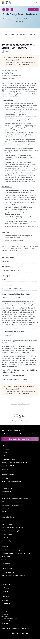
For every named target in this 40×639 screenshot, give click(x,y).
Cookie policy (24, 421)
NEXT (3, 502)
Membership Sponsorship (9, 531)
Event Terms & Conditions (9, 619)
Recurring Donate (6, 524)
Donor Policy (5, 623)
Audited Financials (6, 466)
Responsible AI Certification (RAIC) (11, 505)
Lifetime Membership (7, 495)
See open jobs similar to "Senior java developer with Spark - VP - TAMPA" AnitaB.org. (20, 63)
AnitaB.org (25, 628)
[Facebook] (8, 9)
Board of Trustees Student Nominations (13, 462)
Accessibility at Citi (13, 366)
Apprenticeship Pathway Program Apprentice (14, 498)
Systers (3, 537)
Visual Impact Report (7, 560)
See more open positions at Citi (20, 404)
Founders (4, 485)
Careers (3, 469)
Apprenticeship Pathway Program (11, 481)
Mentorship (4, 478)
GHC (2, 512)
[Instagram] (3, 9)
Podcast (3, 591)
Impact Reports (5, 557)
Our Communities (6, 534)
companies (21, 34)
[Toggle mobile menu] (36, 2)
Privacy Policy (5, 612)
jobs (12, 34)
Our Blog (4, 588)
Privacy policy (15, 421)
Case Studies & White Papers (10, 550)
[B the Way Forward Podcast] (27, 633)
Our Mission (5, 449)
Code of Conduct (6, 621)
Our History (4, 452)
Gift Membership (6, 541)
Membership (5, 492)
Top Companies (6, 563)
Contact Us (4, 600)
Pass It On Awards (6, 572)
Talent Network (5, 488)
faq (33, 10)
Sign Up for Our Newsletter (19, 439)
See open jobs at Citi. (12, 60)
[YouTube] (20, 633)
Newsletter (4, 604)
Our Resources (6, 585)
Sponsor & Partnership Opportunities (12, 527)
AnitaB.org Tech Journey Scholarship (12, 576)
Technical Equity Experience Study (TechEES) (14, 553)
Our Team (4, 456)
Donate (3, 521)
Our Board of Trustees (8, 459)
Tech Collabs (5, 508)
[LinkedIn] (12, 9)
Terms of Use (5, 614)
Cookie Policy (5, 616)
